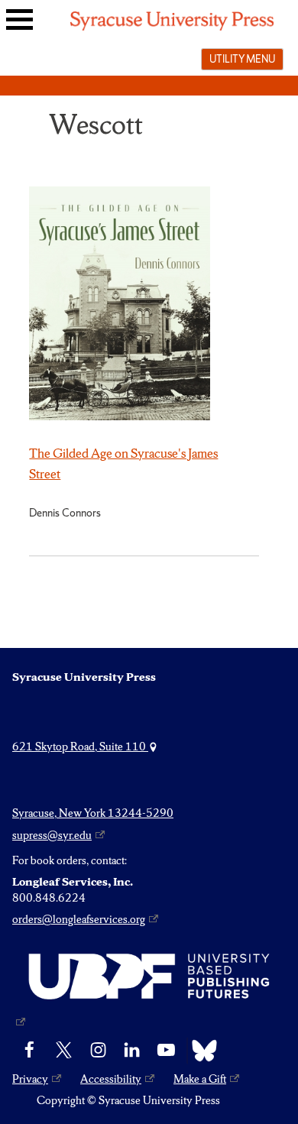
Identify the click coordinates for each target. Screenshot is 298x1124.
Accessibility (110, 1079)
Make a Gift (199, 1079)
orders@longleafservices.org (78, 919)
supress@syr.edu (52, 835)
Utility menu (242, 59)
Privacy (30, 1079)
